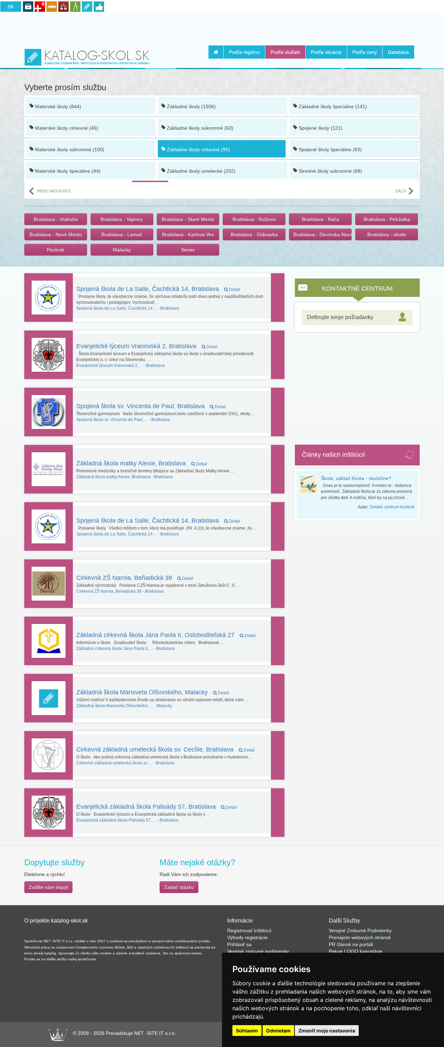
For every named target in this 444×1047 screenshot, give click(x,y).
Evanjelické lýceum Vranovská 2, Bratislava (146, 346)
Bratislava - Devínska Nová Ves (322, 234)
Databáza (398, 52)
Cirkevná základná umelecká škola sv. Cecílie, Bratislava (165, 749)
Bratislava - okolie (386, 234)
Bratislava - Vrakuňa (56, 219)
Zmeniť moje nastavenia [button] (326, 1030)
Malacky (122, 249)
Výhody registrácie (247, 937)
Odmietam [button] (278, 1030)
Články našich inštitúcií (333, 454)
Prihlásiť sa (239, 944)
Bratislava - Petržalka (387, 219)
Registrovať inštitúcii (249, 930)
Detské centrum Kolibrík (392, 507)
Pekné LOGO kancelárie (355, 951)
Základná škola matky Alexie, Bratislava (141, 463)
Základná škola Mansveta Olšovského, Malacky (152, 692)
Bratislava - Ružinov (254, 219)
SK (11, 6)
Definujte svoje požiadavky (340, 317)
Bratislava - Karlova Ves (188, 234)
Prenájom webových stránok (360, 937)
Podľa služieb (285, 52)
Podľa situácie (326, 52)
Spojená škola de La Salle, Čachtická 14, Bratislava (158, 288)
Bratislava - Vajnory (122, 219)
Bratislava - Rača (320, 219)
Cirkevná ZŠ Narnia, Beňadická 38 (134, 577)
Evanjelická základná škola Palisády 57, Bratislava (156, 806)
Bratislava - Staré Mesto (188, 219)
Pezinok (55, 249)
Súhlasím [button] (247, 1030)
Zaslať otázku (179, 887)
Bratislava (127, 308)
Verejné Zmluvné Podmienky (360, 930)
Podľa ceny (364, 52)
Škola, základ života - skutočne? (356, 478)
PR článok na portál (350, 944)
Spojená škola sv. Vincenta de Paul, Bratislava (151, 406)
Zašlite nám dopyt (48, 887)
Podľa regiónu (244, 52)
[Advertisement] (222, 28)
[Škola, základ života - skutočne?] (310, 484)
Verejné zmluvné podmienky (258, 951)
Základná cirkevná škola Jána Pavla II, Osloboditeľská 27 (166, 635)
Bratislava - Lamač (121, 234)
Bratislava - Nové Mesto (55, 234)
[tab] (357, 317)
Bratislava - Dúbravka (254, 234)
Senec (188, 249)
